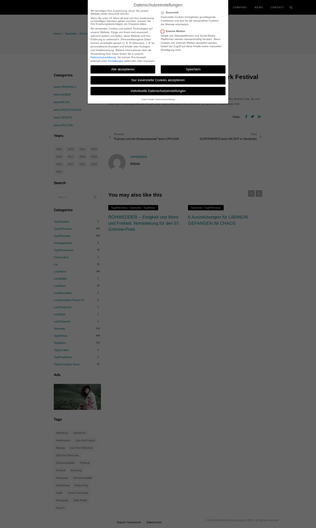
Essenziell (172, 12)
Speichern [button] (193, 69)
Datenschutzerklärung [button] (165, 99)
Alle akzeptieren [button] (123, 69)
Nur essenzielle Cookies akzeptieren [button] (158, 80)
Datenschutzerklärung (103, 57)
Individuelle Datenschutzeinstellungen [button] (158, 91)
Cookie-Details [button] (147, 99)
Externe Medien (175, 31)
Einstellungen (115, 60)
